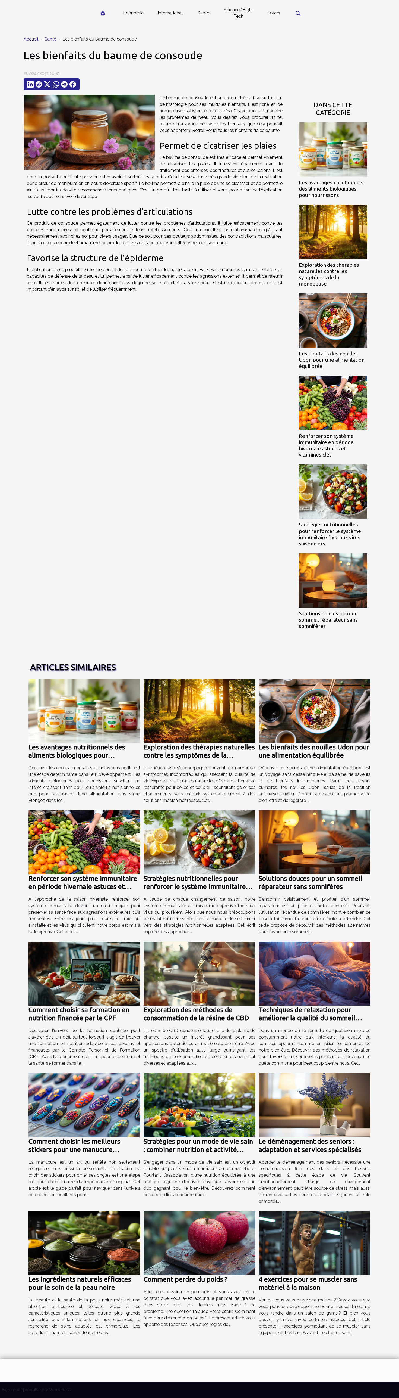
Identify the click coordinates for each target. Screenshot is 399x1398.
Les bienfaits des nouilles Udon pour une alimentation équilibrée (332, 360)
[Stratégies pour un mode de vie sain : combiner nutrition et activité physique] (199, 1104)
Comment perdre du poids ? (185, 1279)
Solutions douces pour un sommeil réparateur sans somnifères (328, 619)
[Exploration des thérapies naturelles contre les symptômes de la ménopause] (333, 231)
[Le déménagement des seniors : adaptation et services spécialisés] (314, 1104)
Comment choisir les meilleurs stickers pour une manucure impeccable (74, 1149)
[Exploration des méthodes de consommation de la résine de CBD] (199, 973)
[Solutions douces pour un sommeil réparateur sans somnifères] (333, 580)
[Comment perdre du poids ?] (199, 1242)
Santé (203, 13)
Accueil (31, 39)
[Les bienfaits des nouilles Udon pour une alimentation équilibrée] (333, 320)
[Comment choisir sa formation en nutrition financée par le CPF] (84, 973)
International (170, 13)
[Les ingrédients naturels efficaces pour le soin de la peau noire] (84, 1242)
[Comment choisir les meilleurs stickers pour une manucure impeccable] (84, 1104)
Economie (133, 13)
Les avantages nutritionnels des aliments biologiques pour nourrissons (331, 188)
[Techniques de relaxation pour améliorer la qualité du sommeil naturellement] (314, 973)
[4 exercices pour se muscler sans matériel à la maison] (314, 1242)
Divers (274, 13)
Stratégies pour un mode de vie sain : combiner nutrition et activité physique (198, 1149)
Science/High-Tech (239, 13)
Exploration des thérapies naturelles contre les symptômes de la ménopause (329, 274)
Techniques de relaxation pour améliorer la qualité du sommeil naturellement (307, 1018)
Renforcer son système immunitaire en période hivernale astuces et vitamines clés (326, 445)
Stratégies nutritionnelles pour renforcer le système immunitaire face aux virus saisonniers (330, 534)
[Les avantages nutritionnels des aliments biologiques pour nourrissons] (333, 149)
